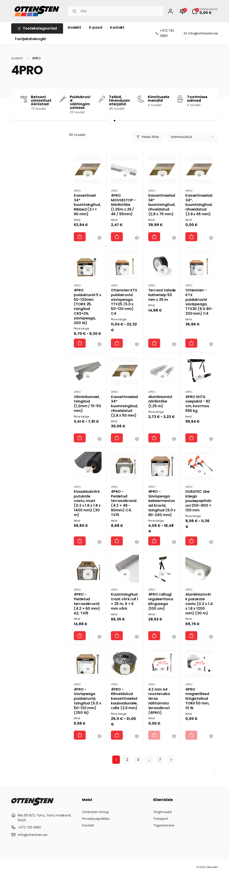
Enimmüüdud (181, 137)
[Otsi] (74, 11)
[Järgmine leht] (171, 760)
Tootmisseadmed (197, 98)
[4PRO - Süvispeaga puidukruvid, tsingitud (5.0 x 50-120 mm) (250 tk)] (88, 669)
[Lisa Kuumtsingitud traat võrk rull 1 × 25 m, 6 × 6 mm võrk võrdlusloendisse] (137, 637)
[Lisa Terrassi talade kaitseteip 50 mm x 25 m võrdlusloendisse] (174, 345)
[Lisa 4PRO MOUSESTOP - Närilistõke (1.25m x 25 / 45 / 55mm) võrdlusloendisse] (137, 238)
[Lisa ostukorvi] (80, 236)
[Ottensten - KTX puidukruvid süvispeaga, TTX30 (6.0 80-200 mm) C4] (199, 270)
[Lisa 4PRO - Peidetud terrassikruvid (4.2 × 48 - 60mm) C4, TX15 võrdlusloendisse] (137, 542)
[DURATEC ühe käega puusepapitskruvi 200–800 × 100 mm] (199, 471)
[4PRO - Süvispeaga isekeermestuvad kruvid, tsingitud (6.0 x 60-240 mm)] (162, 471)
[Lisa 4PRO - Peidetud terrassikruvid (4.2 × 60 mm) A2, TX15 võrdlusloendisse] (100, 637)
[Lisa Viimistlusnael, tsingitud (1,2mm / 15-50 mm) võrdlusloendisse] (100, 439)
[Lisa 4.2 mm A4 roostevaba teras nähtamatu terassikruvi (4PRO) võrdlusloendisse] (174, 737)
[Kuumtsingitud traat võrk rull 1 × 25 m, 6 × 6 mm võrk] (125, 574)
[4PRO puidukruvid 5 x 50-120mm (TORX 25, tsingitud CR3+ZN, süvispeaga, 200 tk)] (88, 270)
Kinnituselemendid (158, 98)
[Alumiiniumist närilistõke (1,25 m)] (162, 376)
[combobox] (115, 11)
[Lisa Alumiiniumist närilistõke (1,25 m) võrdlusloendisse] (174, 439)
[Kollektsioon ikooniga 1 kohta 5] (114, 120)
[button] (205, 11)
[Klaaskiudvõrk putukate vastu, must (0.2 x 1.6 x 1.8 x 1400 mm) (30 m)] (88, 471)
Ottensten (212, 867)
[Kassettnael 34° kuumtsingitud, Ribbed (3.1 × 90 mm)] (88, 175)
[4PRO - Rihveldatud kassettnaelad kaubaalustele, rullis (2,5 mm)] (125, 669)
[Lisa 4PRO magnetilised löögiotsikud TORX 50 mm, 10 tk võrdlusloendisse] (211, 737)
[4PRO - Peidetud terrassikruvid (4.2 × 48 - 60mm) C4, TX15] (125, 471)
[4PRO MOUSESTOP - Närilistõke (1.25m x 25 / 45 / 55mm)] (125, 175)
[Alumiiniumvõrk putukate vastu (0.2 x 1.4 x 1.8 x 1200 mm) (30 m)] (199, 574)
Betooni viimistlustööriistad (41, 100)
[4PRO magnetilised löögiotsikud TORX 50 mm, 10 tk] (199, 669)
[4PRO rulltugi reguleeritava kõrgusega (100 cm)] (162, 574)
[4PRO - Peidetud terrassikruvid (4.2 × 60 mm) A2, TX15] (88, 574)
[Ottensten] (32, 804)
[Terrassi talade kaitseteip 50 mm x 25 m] (162, 270)
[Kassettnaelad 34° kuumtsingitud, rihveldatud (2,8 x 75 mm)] (162, 175)
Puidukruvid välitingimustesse (80, 102)
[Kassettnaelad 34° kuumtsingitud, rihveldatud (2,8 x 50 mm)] (125, 376)
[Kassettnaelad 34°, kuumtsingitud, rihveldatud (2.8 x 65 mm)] (199, 175)
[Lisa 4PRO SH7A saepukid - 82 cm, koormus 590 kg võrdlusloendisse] (211, 439)
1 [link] (116, 759)
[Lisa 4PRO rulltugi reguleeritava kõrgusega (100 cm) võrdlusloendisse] (174, 637)
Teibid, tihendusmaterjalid (119, 100)
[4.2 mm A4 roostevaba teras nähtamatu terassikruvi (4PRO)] (162, 669)
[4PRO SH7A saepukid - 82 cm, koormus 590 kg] (199, 376)
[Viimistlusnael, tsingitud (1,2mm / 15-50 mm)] (88, 376)
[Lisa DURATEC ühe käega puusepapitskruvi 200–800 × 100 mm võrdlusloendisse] (211, 542)
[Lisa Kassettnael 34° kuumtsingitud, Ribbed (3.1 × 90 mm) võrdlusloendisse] (100, 238)
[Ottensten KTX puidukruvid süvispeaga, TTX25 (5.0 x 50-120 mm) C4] (125, 270)
